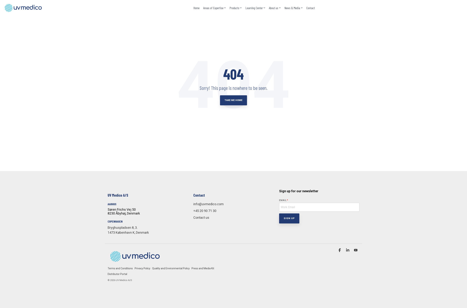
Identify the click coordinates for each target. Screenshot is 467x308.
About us (273, 8)
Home (196, 8)
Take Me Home (233, 100)
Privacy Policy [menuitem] (142, 268)
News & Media (292, 8)
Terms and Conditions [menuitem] (120, 268)
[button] (340, 250)
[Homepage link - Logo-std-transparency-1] (135, 262)
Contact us (201, 217)
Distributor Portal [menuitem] (117, 274)
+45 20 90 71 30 (204, 211)
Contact (310, 8)
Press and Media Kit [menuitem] (203, 268)
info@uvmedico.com (208, 204)
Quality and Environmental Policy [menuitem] (171, 268)
